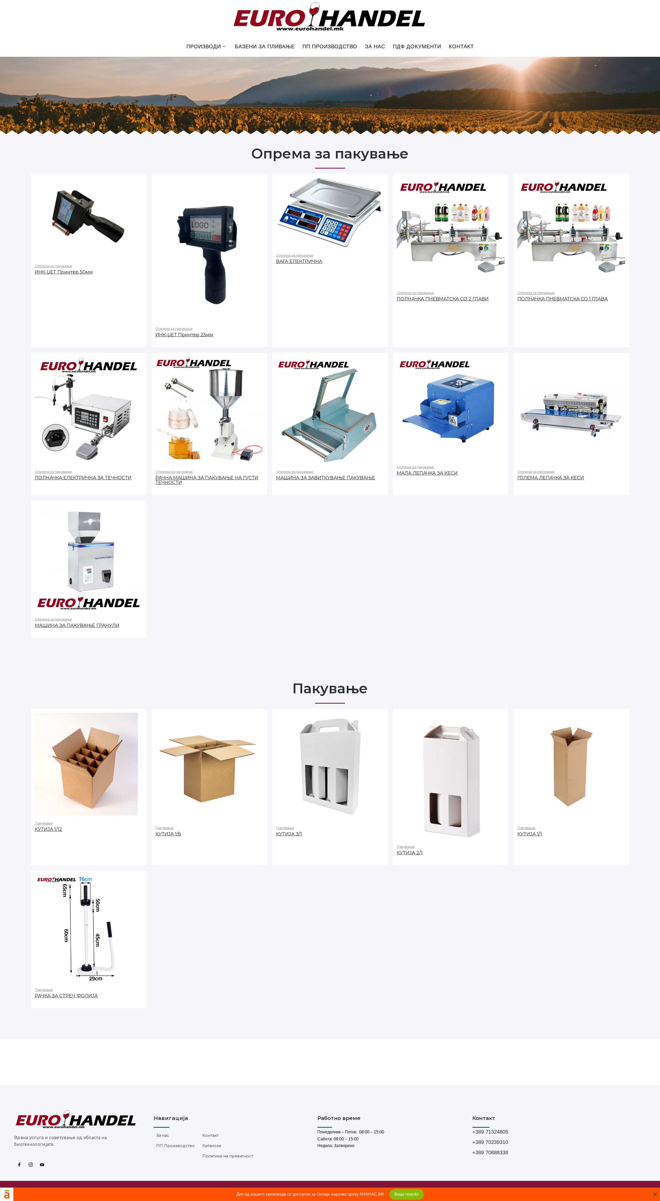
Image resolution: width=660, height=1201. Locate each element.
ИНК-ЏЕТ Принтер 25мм (184, 335)
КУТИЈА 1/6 (168, 834)
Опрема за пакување (53, 266)
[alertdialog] (330, 1194)
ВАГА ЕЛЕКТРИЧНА (299, 261)
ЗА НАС (375, 46)
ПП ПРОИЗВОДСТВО (329, 46)
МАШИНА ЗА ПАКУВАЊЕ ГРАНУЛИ (77, 625)
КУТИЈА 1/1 (529, 834)
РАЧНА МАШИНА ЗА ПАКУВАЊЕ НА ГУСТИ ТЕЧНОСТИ (206, 480)
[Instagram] (31, 1165)
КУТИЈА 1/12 (48, 829)
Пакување (44, 823)
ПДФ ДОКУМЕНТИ (417, 46)
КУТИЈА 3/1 (289, 834)
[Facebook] (19, 1165)
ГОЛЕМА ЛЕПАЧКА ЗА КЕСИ (550, 478)
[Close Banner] (655, 1194)
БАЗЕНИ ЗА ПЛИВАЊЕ (265, 46)
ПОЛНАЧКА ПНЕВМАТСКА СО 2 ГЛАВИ (443, 299)
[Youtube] (42, 1165)
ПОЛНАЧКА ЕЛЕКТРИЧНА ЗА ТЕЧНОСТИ (83, 478)
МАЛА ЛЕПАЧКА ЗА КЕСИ (427, 473)
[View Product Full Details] (89, 217)
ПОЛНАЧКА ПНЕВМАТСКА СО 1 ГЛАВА (562, 299)
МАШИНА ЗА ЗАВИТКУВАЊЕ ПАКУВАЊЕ (325, 478)
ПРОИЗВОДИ (203, 46)
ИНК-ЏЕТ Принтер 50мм (64, 272)
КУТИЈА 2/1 (410, 853)
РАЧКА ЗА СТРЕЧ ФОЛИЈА (66, 996)
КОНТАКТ (461, 46)
